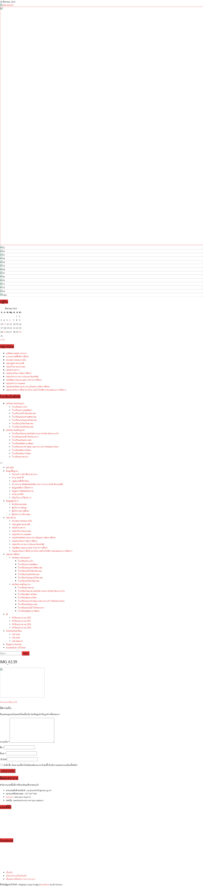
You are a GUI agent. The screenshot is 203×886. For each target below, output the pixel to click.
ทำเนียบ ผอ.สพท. (19, 504)
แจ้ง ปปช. (16, 634)
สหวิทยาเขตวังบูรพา (15, 403)
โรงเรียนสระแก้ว (19, 406)
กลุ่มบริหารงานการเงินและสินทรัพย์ (22, 376)
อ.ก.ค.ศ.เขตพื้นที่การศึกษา (17, 356)
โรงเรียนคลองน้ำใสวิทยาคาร (25, 436)
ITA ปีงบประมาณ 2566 (21, 617)
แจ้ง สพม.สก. (17, 640)
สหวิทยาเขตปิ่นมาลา (21, 584)
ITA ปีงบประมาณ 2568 (21, 624)
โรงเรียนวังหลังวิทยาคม (22, 426)
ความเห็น (4, 741)
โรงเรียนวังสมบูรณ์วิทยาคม (24, 419)
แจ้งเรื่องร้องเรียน (14, 630)
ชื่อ (2, 747)
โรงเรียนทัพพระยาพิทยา (23, 443)
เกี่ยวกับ (9, 872)
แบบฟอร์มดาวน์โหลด (16, 647)
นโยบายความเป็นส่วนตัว (16, 875)
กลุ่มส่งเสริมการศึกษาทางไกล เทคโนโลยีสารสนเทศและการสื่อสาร (36, 389)
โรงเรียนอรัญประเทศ (21, 439)
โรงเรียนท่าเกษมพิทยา (22, 409)
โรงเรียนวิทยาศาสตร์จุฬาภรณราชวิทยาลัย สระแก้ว (35, 433)
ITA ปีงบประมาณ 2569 (21, 627)
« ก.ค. (2, 339)
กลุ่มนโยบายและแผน (15, 366)
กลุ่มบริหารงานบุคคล (15, 383)
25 (4, 331)
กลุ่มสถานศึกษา (13, 554)
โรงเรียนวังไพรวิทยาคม (22, 423)
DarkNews (45, 884)
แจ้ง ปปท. (16, 637)
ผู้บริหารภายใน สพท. (21, 514)
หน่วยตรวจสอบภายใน (16, 359)
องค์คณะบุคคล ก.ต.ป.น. (16, 353)
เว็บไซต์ (3, 759)
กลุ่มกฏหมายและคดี (15, 363)
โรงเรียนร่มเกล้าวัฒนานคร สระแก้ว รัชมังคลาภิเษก (35, 446)
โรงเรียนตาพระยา (20, 456)
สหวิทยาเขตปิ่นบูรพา (15, 429)
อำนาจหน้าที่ (17, 477)
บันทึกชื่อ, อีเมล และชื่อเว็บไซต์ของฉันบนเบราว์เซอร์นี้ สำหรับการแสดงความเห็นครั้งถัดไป (40, 765)
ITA (7, 614)
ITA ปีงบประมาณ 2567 (21, 620)
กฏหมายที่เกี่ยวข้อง (20, 480)
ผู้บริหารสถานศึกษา (21, 510)
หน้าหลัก (10, 467)
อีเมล (3, 753)
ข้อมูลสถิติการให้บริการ (22, 487)
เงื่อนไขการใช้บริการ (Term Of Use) (20, 879)
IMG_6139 (8, 702)
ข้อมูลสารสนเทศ (13, 644)
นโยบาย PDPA (18, 494)
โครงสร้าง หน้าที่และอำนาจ (24, 474)
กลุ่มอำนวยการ (13, 369)
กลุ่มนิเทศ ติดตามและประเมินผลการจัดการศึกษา (28, 386)
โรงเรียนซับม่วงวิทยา (21, 453)
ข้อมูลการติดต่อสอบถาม (23, 490)
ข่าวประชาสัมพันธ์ (37, 484)
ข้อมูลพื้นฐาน (12, 470)
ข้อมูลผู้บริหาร (12, 500)
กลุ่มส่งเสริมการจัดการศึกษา (19, 373)
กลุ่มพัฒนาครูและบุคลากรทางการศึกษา (24, 379)
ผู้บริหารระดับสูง (19, 507)
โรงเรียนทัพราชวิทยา (21, 449)
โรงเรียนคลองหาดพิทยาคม (24, 416)
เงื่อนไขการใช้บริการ (21, 497)
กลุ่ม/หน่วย (11, 517)
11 (4, 324)
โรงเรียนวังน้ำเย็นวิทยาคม (24, 413)
